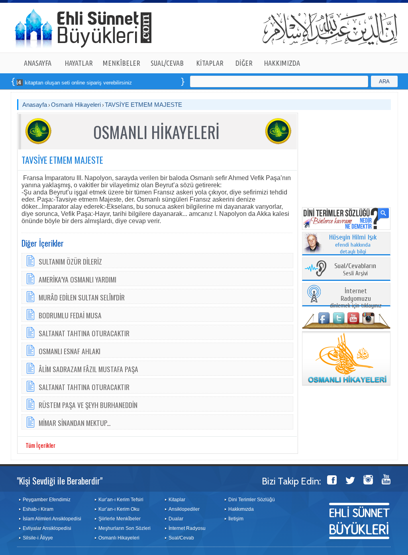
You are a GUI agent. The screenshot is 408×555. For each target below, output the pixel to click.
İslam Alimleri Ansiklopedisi (52, 519)
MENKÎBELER (121, 63)
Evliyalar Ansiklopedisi (47, 528)
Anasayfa (34, 104)
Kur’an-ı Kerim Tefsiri (120, 499)
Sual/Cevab (181, 538)
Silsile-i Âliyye (38, 538)
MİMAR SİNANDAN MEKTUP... (74, 423)
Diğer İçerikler (43, 243)
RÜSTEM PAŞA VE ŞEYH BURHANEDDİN (88, 405)
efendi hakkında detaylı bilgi (353, 244)
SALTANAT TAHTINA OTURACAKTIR (84, 333)
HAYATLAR (79, 63)
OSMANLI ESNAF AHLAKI (69, 351)
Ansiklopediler (184, 509)
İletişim (235, 519)
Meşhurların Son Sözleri (124, 528)
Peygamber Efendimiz (47, 499)
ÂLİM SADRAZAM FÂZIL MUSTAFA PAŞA (88, 369)
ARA (384, 81)
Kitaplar (177, 499)
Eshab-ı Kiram (38, 509)
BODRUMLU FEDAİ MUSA (70, 315)
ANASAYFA (37, 63)
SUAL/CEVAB (167, 63)
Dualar (176, 519)
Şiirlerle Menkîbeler (119, 519)
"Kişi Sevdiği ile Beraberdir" (59, 480)
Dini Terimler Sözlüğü (251, 499)
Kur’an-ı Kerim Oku (118, 509)
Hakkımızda (241, 509)
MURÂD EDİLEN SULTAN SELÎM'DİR (82, 297)
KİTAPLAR (210, 63)
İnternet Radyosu (187, 528)
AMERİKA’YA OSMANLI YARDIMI (77, 279)
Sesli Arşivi (355, 270)
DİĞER (244, 63)
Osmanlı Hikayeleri (76, 104)
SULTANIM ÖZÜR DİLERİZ (70, 261)
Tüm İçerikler (40, 445)
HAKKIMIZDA (282, 63)
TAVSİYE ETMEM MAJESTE (143, 104)
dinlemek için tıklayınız (356, 298)
